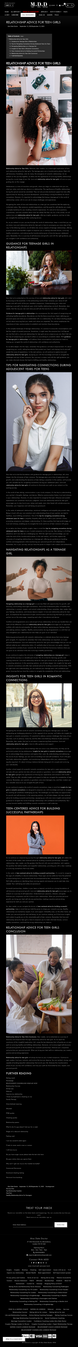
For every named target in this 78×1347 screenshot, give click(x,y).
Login (53, 5)
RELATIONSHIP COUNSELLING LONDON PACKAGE (38, 1330)
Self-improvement (45, 1270)
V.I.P (69, 1270)
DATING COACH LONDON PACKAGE (22, 1327)
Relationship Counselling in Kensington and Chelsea (39, 1298)
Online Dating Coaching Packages (41, 1315)
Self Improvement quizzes (62, 1273)
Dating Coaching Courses (63, 1315)
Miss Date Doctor (13, 26)
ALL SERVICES (15, 12)
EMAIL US (42, 15)
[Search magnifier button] (72, 9)
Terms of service (33, 1277)
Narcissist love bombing (14, 1177)
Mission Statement (21, 1280)
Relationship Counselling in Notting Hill (23, 1301)
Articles (58, 1309)
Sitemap (39, 1283)
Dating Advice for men (57, 1312)
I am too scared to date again (16, 1140)
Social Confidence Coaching (54, 1318)
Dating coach (10, 1078)
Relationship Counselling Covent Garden (54, 1289)
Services (66, 1309)
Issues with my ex (59, 1270)
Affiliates (39, 1280)
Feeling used (10, 1136)
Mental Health (31, 1273)
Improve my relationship (14, 1094)
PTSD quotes (10, 1113)
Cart (62, 5)
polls (57, 15)
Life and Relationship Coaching (16, 1315)
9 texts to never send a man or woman (19, 1145)
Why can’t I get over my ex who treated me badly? (23, 1163)
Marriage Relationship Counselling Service (28, 1318)
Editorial (9, 1091)
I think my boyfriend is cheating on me (19, 1096)
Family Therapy (11, 1099)
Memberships (49, 1280)
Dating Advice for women (38, 1312)
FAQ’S (65, 12)
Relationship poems (12, 1122)
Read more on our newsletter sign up (39, 1217)
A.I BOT (7, 15)
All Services (10, 1088)
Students (59, 1280)
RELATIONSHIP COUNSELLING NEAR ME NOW (21, 1083)
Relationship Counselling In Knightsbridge (25, 1295)
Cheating (33, 1270)
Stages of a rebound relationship (17, 1131)
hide (22, 36)
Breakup (25, 1270)
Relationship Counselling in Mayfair (54, 1295)
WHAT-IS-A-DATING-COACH (18, 1309)
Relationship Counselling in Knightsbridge (38, 1304)
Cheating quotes (11, 1117)
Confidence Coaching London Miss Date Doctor (50, 1321)
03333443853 (40, 1252)
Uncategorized (49, 1186)
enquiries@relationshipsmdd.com (40, 1255)
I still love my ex (11, 1150)
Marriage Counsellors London (21, 1321)
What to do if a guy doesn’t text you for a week (22, 1127)
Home (7, 12)
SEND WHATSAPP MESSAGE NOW (39, 1266)
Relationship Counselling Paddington (56, 1286)
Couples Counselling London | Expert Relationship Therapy (52, 1324)
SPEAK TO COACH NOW (31, 12)
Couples (17, 1270)
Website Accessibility (64, 1277)
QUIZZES (49, 15)
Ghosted (9, 1108)
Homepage (9, 1080)
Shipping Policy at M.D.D (53, 1283)
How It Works (55, 12)
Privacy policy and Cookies (16, 1277)
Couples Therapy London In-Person (17, 1324)
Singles (9, 1270)
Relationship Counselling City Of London (23, 1289)
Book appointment (44, 1273)
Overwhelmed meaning (14, 1104)
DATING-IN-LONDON (37, 1309)
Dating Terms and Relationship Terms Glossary (25, 1286)
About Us (68, 1280)
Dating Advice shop (47, 1277)
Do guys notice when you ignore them (18, 1159)
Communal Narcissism (13, 1168)
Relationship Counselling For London (23, 1292)
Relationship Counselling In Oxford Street (52, 1292)
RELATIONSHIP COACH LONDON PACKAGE (52, 1327)
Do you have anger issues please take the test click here (25, 1154)
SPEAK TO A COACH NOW (14, 1339)
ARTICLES (44, 12)
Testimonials (20, 1283)
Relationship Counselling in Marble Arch (54, 1301)
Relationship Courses (13, 1086)
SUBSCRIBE (15, 15)
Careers (9, 1280)
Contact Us (30, 1283)
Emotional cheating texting (15, 1173)
